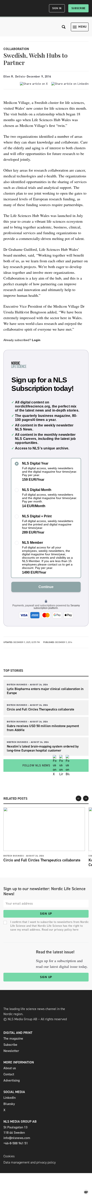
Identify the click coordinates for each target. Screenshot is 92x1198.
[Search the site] (64, 27)
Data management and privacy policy (29, 1162)
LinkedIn (9, 1097)
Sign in (57, 8)
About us (9, 1068)
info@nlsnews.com (16, 1138)
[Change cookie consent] (86, 1192)
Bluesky (9, 1104)
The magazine (13, 1038)
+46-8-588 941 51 (15, 1143)
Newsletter (11, 1051)
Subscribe (78, 8)
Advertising (11, 1080)
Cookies (9, 1156)
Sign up (46, 914)
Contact (8, 1074)
